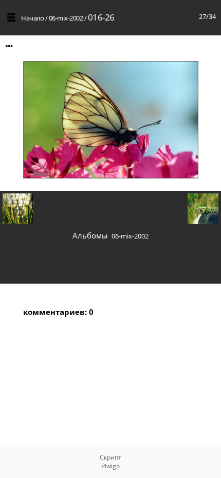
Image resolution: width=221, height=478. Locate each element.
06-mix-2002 (66, 18)
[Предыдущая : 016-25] (18, 209)
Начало (32, 18)
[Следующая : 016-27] (203, 209)
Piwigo (110, 466)
